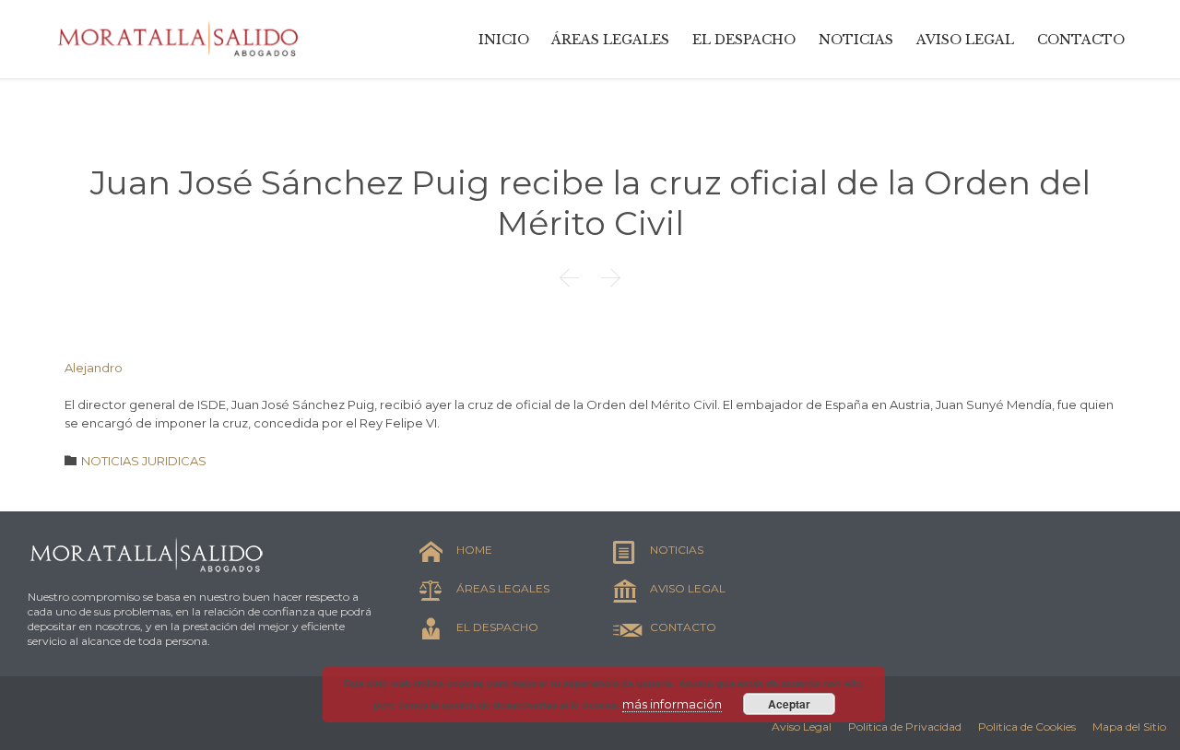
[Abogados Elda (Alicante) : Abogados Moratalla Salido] (179, 39)
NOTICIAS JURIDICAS (143, 460)
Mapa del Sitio (1129, 726)
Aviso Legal (802, 726)
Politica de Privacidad (905, 726)
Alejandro (94, 367)
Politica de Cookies (1027, 726)
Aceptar (789, 704)
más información (672, 704)
